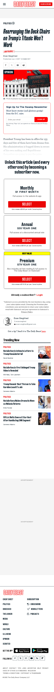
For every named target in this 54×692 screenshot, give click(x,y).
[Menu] (6, 4)
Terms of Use (35, 123)
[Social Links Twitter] (20, 659)
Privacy (45, 668)
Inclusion (32, 670)
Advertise (31, 668)
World (5, 624)
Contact (12, 668)
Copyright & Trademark (31, 673)
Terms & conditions (11, 673)
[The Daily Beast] (24, 4)
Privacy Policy (26, 312)
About (5, 668)
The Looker (7, 614)
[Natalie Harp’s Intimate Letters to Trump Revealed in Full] (44, 358)
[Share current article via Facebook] (5, 65)
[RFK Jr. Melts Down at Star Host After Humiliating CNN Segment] (44, 424)
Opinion (6, 639)
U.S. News (7, 634)
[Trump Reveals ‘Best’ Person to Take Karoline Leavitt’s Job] (44, 391)
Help (39, 668)
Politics (6, 604)
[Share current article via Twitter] (11, 65)
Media (5, 619)
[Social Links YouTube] (31, 659)
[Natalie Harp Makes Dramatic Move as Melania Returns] (44, 407)
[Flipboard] (42, 659)
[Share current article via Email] (17, 65)
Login (40, 295)
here (44, 331)
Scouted (6, 644)
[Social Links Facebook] (15, 659)
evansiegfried (21, 321)
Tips (19, 668)
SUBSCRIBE (45, 4)
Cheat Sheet (8, 599)
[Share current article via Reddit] (23, 65)
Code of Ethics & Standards (15, 670)
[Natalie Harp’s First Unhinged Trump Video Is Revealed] (44, 374)
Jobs (24, 668)
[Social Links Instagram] (26, 659)
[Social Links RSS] (37, 659)
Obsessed (7, 609)
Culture (6, 629)
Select (27, 204)
